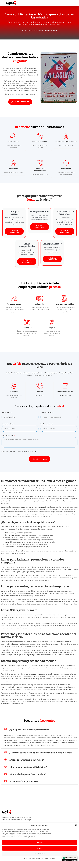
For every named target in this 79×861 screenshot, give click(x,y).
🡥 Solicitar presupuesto (14, 231)
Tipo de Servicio (7, 412)
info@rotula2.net (65, 395)
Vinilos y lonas (38, 30)
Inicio (24, 30)
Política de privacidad (42, 858)
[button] (76, 825)
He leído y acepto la (20, 452)
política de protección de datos (27, 452)
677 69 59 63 (39, 395)
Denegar (39, 848)
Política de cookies (29, 858)
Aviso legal (52, 858)
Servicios (30, 30)
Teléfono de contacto (47, 424)
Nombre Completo (47, 412)
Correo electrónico (8, 424)
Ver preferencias (39, 854)
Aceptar (39, 842)
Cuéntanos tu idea (8, 435)
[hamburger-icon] (75, 3)
